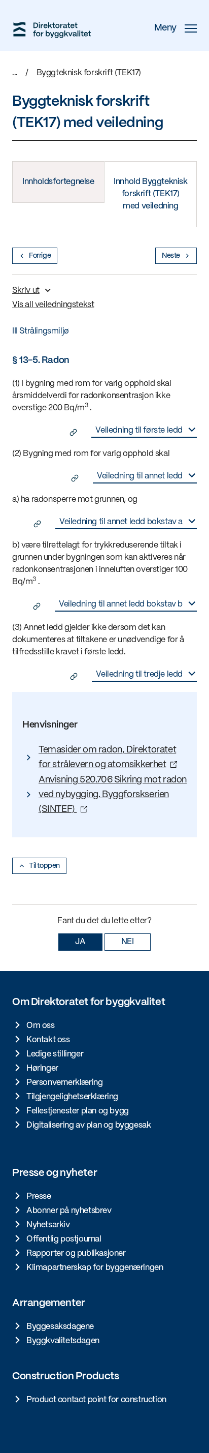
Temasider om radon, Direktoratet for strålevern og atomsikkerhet (107, 757)
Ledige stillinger (54, 1054)
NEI (127, 942)
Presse (38, 1196)
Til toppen (44, 865)
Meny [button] (165, 28)
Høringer (42, 1068)
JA (80, 942)
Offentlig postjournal (63, 1239)
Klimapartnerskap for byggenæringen (94, 1268)
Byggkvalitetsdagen (62, 1341)
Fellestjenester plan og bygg (77, 1111)
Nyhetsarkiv (48, 1225)
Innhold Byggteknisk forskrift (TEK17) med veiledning (150, 194)
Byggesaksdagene (60, 1326)
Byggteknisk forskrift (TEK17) (89, 73)
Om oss (40, 1026)
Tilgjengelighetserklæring (72, 1097)
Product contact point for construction (96, 1400)
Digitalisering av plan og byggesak (88, 1125)
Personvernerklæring (64, 1082)
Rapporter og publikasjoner (76, 1253)
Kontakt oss (48, 1040)
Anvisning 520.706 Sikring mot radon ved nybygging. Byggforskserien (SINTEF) (113, 795)
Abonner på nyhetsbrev (69, 1211)
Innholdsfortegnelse (58, 182)
